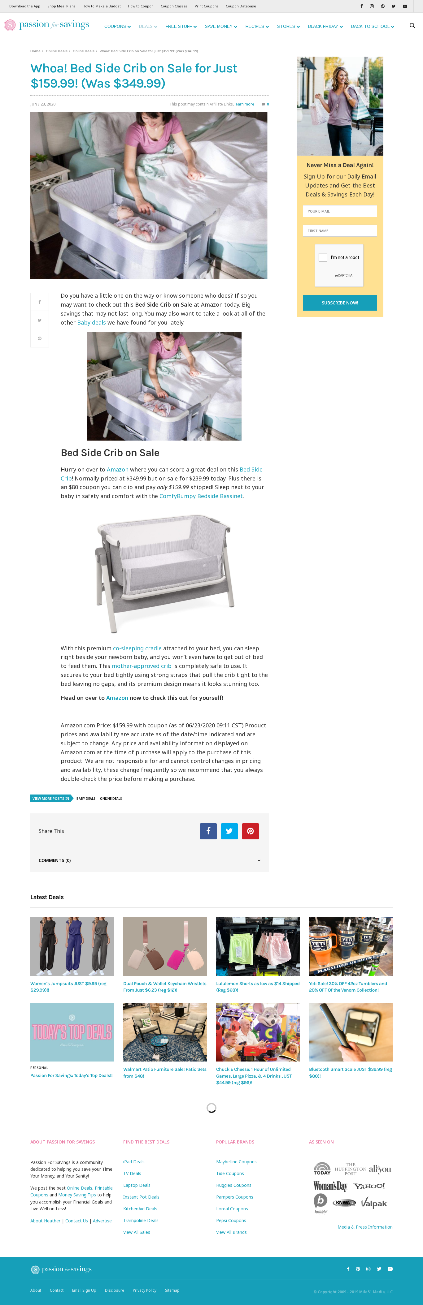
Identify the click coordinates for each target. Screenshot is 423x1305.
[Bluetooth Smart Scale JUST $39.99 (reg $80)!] (351, 1032)
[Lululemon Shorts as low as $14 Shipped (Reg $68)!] (258, 946)
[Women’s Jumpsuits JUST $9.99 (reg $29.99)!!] (72, 946)
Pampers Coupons (234, 1197)
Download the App (24, 6)
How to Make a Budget (102, 6)
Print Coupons (207, 6)
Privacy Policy (144, 1290)
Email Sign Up (84, 1290)
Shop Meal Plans (61, 6)
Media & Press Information (365, 1227)
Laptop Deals (136, 1185)
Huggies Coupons (233, 1185)
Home (35, 51)
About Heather (45, 1221)
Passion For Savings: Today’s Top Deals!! (71, 1075)
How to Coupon (141, 6)
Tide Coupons (230, 1173)
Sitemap (172, 1290)
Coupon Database (241, 6)
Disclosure (114, 1290)
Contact (56, 1290)
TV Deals (132, 1173)
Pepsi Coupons (231, 1220)
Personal (39, 1067)
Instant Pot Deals (141, 1197)
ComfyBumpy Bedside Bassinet (201, 496)
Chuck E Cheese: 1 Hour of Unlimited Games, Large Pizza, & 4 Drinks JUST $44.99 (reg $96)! (254, 1075)
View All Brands (231, 1232)
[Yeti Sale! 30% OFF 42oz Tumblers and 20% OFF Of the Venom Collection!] (351, 946)
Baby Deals (85, 798)
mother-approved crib (142, 666)
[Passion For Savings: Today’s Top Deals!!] (72, 1032)
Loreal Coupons (232, 1209)
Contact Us (76, 1221)
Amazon (118, 469)
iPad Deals (134, 1162)
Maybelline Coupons (236, 1162)
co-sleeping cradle (137, 648)
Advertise (102, 1221)
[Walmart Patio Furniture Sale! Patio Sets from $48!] (165, 1032)
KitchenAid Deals (140, 1209)
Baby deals (91, 322)
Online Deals (57, 51)
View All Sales (136, 1232)
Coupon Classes (174, 6)
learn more (244, 104)
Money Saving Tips (77, 1195)
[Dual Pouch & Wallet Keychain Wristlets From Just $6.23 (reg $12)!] (165, 946)
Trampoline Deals (141, 1220)
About (35, 1290)
